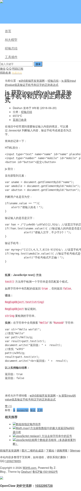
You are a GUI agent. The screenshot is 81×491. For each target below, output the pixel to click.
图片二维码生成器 (33, 450)
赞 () (8, 406)
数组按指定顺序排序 (28, 424)
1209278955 (13, 461)
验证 (33, 410)
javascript (23, 410)
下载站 (50, 450)
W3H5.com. (30, 468)
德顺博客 (62, 450)
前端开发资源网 (9, 450)
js (14, 410)
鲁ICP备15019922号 (45, 472)
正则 (40, 410)
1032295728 (44, 485)
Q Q (8, 69)
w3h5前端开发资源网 (42, 2)
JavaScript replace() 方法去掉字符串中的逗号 (44, 436)
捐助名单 (5, 72)
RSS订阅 (17, 69)
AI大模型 (11, 39)
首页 (8, 31)
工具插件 (11, 57)
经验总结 (11, 48)
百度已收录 (20, 120)
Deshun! (26, 472)
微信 (3, 69)
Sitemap (75, 450)
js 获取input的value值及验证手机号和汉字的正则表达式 (40, 83)
